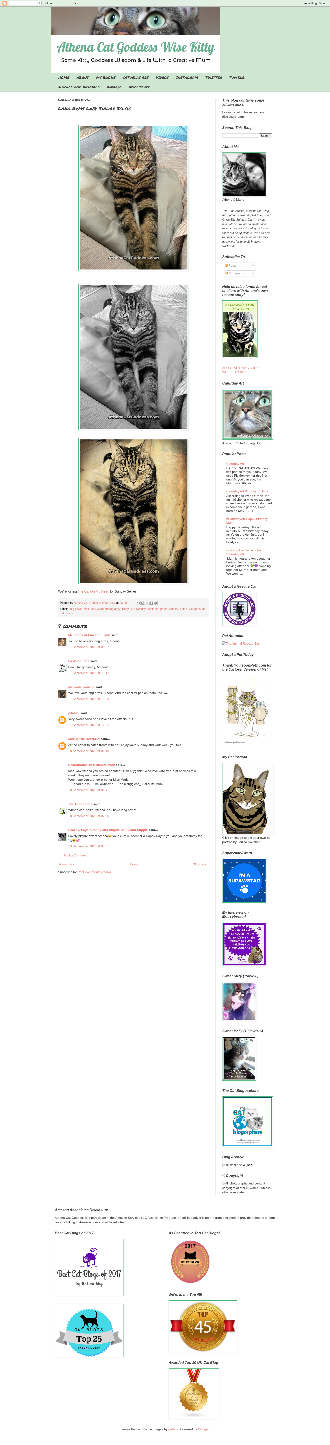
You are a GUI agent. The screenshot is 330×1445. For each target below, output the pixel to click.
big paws (76, 609)
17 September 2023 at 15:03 (88, 699)
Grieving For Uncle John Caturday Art (243, 552)
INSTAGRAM (187, 77)
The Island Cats (80, 804)
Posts (232, 265)
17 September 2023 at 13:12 (88, 673)
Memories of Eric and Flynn (89, 635)
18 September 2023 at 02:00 (88, 816)
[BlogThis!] (142, 603)
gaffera (173, 1429)
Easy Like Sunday (134, 609)
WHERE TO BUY (234, 372)
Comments (236, 273)
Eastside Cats (78, 661)
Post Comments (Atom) (94, 872)
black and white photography (102, 609)
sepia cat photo (157, 609)
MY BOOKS (105, 77)
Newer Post (67, 864)
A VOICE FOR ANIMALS (79, 86)
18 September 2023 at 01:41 (88, 790)
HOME (63, 77)
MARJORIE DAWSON (84, 739)
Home (134, 864)
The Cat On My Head (94, 591)
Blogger (203, 1429)
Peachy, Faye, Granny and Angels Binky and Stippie (108, 830)
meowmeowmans (81, 687)
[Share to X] (147, 603)
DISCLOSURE (139, 86)
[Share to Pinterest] (155, 603)
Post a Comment (76, 855)
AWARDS (114, 86)
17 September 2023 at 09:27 (88, 647)
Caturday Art (235, 463)
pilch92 (73, 713)
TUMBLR (236, 77)
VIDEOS (162, 77)
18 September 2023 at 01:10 (88, 751)
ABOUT (83, 77)
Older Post (200, 864)
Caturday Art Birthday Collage (247, 491)
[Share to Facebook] (151, 603)
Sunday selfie (178, 609)
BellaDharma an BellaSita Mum (91, 765)
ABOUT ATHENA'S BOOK (240, 368)
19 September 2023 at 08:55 (88, 846)
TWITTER (213, 77)
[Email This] (138, 603)
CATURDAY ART (136, 77)
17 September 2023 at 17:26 (88, 725)
